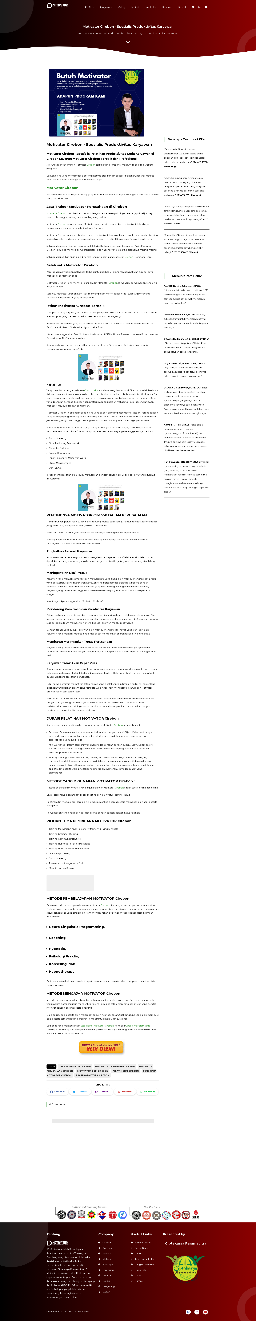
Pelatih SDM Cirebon (125, 1071)
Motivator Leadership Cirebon (115, 1066)
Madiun (107, 1253)
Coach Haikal (91, 390)
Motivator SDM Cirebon (92, 1071)
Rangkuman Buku (145, 1264)
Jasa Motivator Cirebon (75, 1066)
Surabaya (108, 1264)
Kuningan (108, 1248)
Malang (107, 1259)
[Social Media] (192, 7)
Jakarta (107, 1275)
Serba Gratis (141, 1248)
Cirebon (91, 164)
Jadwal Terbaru (143, 1242)
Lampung (108, 1270)
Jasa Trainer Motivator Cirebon (97, 1025)
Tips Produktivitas (144, 1259)
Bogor (106, 1291)
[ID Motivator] (58, 6)
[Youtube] (205, 1312)
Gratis (138, 1275)
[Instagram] (196, 1312)
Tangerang (109, 1286)
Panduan (140, 1253)
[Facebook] (188, 1312)
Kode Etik (140, 1270)
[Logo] (71, 1243)
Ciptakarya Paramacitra (137, 1025)
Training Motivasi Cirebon (92, 1075)
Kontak (139, 1281)
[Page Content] (128, 43)
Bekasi (106, 1281)
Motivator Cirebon (63, 188)
